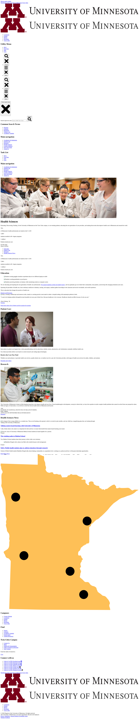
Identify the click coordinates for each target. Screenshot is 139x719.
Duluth (5, 36)
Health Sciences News (9, 253)
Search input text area (6, 120)
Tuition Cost (7, 132)
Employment (7, 635)
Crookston (6, 34)
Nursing (3, 302)
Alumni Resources (8, 636)
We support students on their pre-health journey (53, 284)
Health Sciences (8, 144)
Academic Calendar (9, 133)
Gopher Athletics (8, 146)
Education (6, 249)
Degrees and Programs (6, 293)
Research (6, 143)
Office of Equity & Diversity (11, 647)
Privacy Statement (5, 716)
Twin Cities (7, 40)
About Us (6, 149)
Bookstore (6, 130)
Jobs (5, 50)
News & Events (8, 147)
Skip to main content (6, 1)
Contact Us (7, 643)
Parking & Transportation (10, 646)
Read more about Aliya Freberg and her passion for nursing (16, 305)
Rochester (6, 39)
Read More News (5, 453)
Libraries (6, 129)
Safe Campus (7, 649)
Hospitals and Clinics (6, 360)
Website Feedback (5, 717)
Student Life (7, 141)
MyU (5, 47)
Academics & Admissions (10, 140)
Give (5, 51)
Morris (5, 37)
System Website (8, 616)
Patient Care (7, 250)
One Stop (6, 49)
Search (5, 630)
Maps (5, 644)
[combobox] (19, 120)
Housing (6, 127)
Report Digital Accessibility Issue (19, 716)
